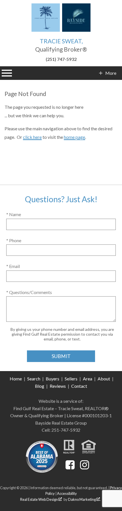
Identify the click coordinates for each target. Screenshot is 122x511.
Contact (79, 386)
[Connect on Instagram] (84, 467)
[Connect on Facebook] (70, 467)
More (110, 73)
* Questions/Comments (29, 292)
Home (16, 378)
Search (33, 378)
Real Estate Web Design (39, 499)
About (104, 378)
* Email (13, 266)
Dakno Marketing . (84, 499)
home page (74, 137)
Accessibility (67, 493)
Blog (39, 386)
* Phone (13, 240)
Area (87, 378)
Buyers (52, 378)
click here (32, 137)
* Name (13, 214)
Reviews (58, 386)
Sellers (71, 378)
